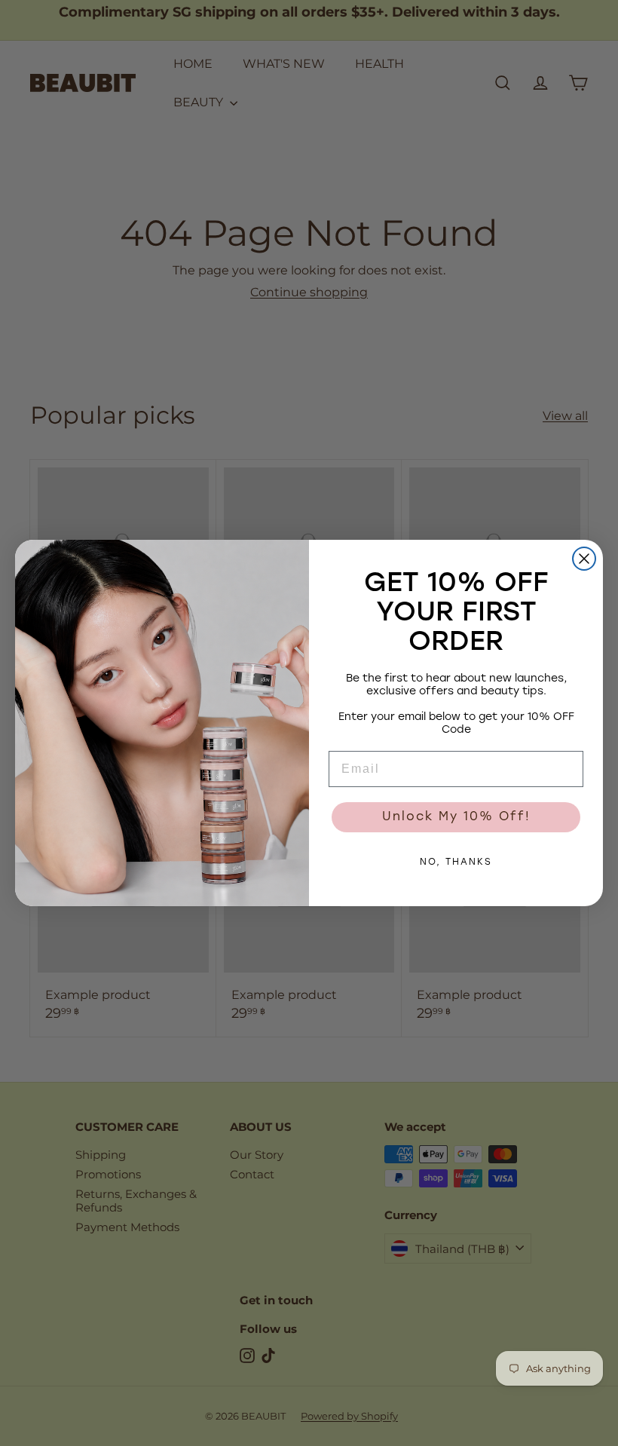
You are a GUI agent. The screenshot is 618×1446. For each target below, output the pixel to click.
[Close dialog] (584, 558)
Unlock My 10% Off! (456, 817)
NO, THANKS (456, 862)
